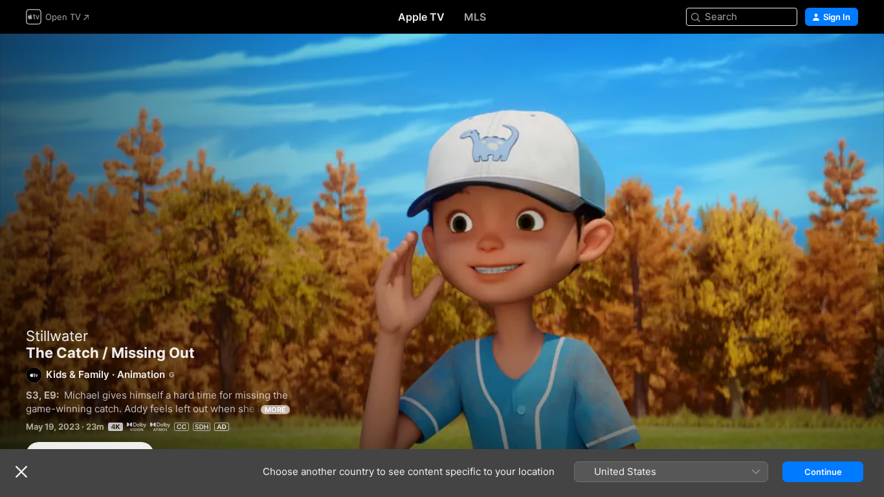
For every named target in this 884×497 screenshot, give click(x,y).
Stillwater (57, 335)
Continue (823, 472)
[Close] (21, 472)
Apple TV (421, 16)
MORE (275, 409)
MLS (475, 16)
